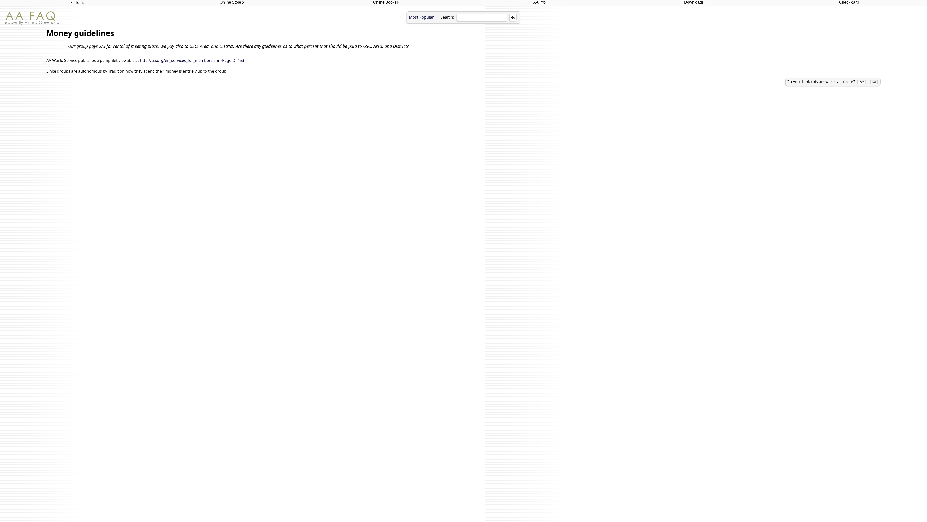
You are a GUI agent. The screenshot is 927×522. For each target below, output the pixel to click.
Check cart (848, 2)
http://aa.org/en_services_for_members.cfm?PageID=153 (192, 60)
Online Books (385, 2)
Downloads (694, 2)
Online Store (231, 2)
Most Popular (421, 17)
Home (79, 2)
